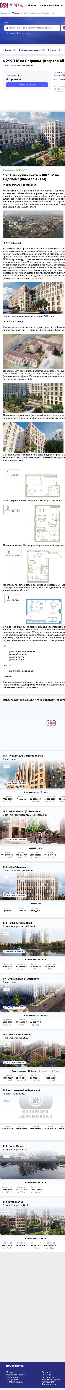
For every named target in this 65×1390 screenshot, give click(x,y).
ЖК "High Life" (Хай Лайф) (18, 923)
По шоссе (46, 1372)
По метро (46, 1375)
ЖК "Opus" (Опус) (13, 1146)
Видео (10, 50)
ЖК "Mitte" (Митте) (14, 867)
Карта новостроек (51, 1379)
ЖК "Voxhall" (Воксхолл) (17, 1034)
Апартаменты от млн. (36, 792)
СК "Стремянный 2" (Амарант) (21, 978)
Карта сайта (48, 1382)
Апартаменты (35, 848)
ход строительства (15, 783)
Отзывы (54, 50)
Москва (15, 13)
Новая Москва (13, 1377)
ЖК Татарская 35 (13, 1201)
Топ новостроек (50, 1384)
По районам (48, 1377)
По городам (12, 1379)
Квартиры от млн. (35, 959)
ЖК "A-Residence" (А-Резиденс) (22, 811)
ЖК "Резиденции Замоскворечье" (23, 755)
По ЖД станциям (14, 1382)
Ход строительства (31, 50)
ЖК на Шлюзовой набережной (21, 1090)
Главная (3, 13)
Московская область (16, 1375)
